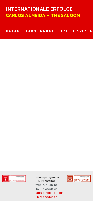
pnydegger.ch (47, 197)
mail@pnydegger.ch (48, 193)
